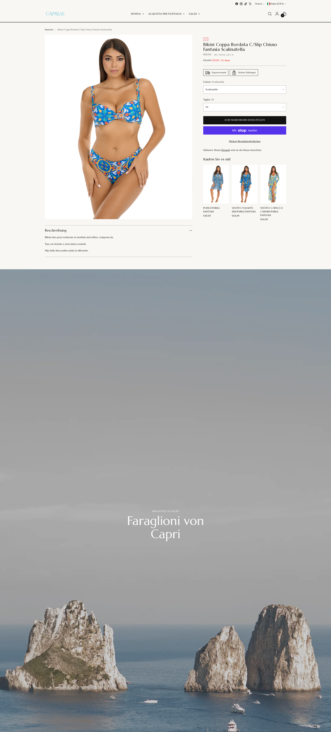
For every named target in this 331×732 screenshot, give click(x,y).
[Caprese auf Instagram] (241, 3)
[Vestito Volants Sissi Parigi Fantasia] (245, 184)
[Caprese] (55, 14)
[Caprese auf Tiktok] (245, 3)
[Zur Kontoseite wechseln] (277, 13)
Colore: (213, 82)
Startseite (49, 29)
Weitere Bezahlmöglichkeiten (244, 141)
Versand (225, 150)
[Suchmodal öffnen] (269, 13)
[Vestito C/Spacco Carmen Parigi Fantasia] (273, 184)
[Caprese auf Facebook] (236, 3)
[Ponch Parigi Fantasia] (216, 184)
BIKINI (207, 54)
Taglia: (208, 99)
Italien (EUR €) (277, 4)
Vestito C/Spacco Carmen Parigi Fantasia (271, 212)
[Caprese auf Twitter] (250, 3)
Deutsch (258, 4)
